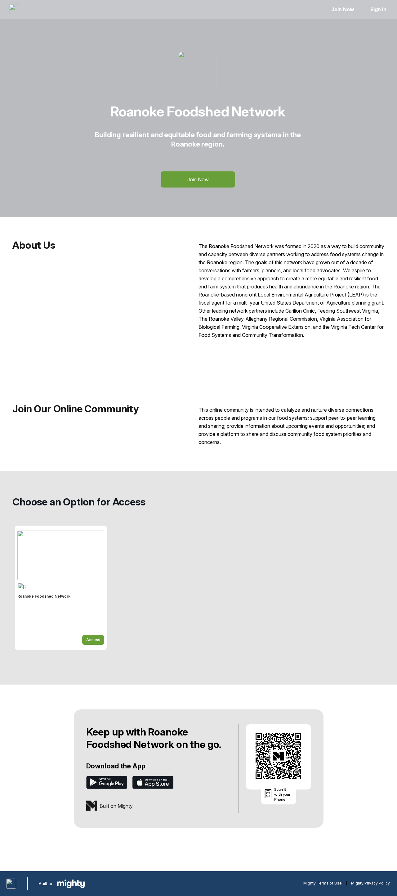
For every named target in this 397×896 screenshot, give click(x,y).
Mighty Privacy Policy (370, 883)
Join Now (342, 9)
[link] (60, 588)
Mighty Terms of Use (322, 883)
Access (93, 639)
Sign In (378, 9)
